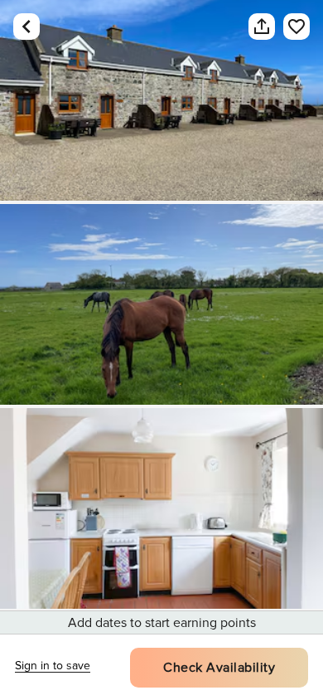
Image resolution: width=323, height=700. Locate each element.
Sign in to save (52, 666)
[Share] (261, 26)
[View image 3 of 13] (161, 508)
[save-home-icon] (296, 26)
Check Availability (219, 667)
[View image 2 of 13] (161, 304)
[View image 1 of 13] (161, 100)
